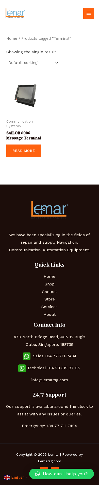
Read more (23, 151)
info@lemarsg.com (49, 379)
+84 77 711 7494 (61, 425)
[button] (61, 474)
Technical (37, 367)
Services (49, 306)
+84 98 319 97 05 (64, 367)
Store (49, 299)
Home (11, 38)
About (50, 314)
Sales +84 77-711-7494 (53, 355)
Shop (50, 284)
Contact (49, 291)
